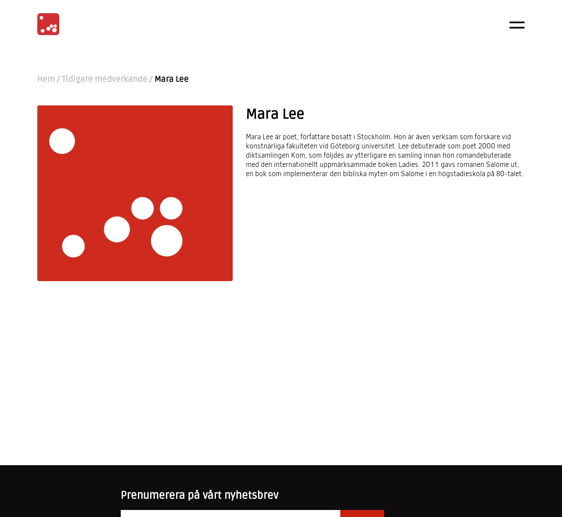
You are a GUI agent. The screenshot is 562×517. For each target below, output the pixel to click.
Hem (46, 79)
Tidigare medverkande (105, 79)
